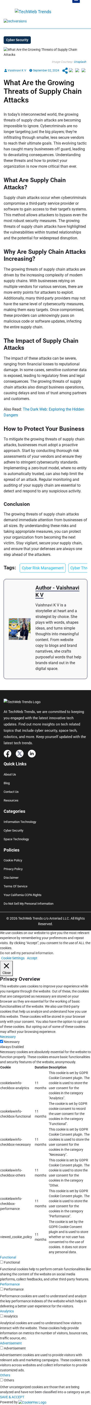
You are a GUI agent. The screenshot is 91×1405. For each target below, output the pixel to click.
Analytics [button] (7, 1311)
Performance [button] (10, 1284)
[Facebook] (7, 753)
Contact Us (11, 792)
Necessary (12, 1042)
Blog (7, 783)
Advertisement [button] (11, 1343)
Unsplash (80, 62)
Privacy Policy (13, 869)
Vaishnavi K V (16, 70)
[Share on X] (77, 70)
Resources (11, 800)
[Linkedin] (32, 753)
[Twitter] (20, 753)
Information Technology (20, 822)
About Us (10, 774)
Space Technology (16, 839)
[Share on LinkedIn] (83, 70)
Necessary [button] (8, 1037)
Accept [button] (32, 958)
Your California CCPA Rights (22, 895)
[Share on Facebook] (71, 70)
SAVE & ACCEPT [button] (12, 1397)
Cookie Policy (13, 860)
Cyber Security (13, 830)
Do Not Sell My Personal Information (28, 903)
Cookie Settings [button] (13, 958)
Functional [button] (8, 1257)
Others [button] (5, 1375)
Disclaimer (11, 877)
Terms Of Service (15, 886)
